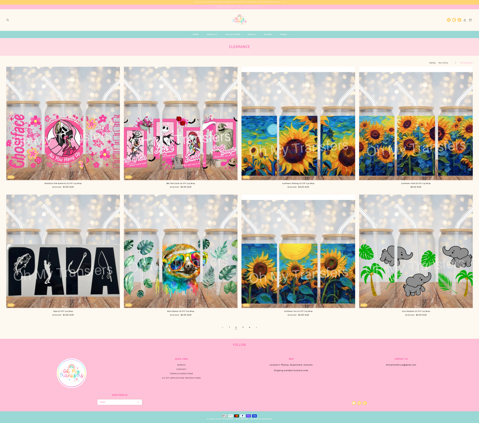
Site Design (242, 419)
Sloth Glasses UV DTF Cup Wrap (180, 311)
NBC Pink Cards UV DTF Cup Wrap (180, 183)
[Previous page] (222, 327)
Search (181, 365)
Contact (181, 369)
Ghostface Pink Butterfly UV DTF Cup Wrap (63, 183)
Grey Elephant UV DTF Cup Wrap (416, 311)
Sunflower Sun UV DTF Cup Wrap (298, 311)
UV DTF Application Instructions (181, 378)
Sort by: (432, 63)
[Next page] (256, 327)
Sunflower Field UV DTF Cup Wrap (416, 183)
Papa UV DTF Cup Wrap (63, 311)
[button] (7, 20)
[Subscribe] (137, 402)
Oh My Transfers (224, 419)
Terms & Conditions (181, 374)
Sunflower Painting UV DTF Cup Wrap (298, 183)
